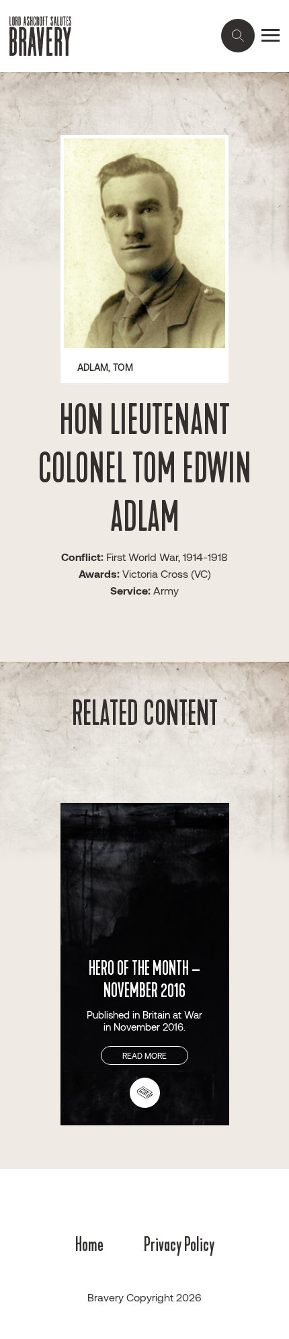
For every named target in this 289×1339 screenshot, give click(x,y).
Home (89, 1244)
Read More (144, 1055)
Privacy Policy (179, 1244)
